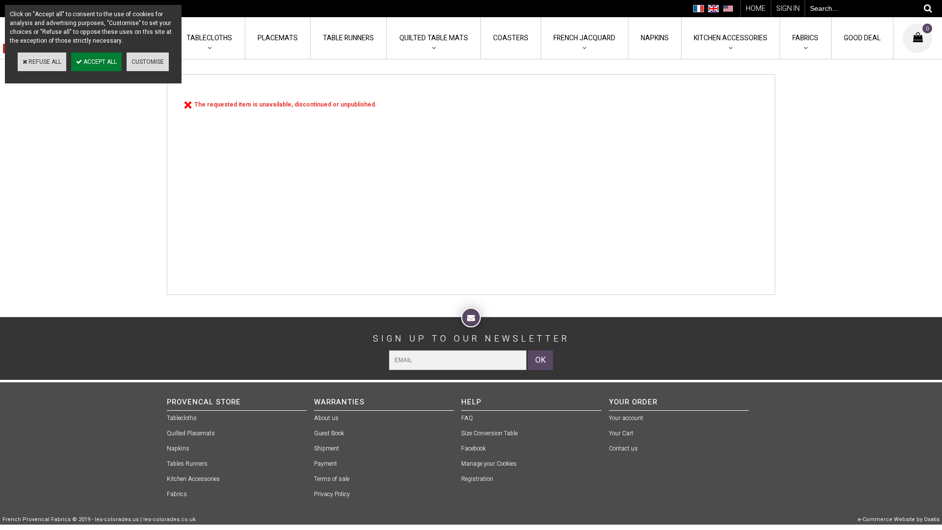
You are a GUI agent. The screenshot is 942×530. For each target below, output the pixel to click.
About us (326, 418)
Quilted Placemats (191, 433)
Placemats (278, 38)
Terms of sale (331, 479)
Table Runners (348, 38)
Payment (325, 463)
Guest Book (329, 433)
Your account (626, 418)
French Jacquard (584, 38)
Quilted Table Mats (433, 38)
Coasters (510, 38)
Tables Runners (187, 463)
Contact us (623, 448)
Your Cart (621, 433)
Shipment (326, 448)
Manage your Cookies (489, 463)
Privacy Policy (332, 494)
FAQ (467, 418)
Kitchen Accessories (730, 38)
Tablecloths (209, 38)
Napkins (655, 38)
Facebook (473, 448)
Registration (477, 479)
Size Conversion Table (489, 433)
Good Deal (862, 38)
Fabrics (805, 38)
